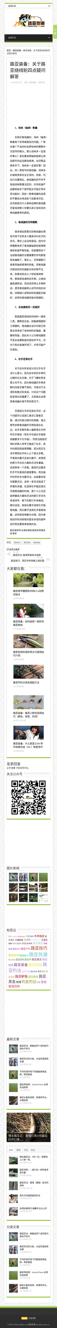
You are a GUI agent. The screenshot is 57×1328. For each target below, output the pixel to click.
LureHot (14, 936)
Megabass (21, 936)
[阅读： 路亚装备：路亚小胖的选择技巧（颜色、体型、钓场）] (28, 702)
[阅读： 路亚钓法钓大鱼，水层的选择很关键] (13, 1061)
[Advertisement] (28, 842)
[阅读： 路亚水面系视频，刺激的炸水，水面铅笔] (13, 1100)
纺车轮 (29, 943)
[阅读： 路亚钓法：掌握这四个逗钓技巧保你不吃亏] (13, 1049)
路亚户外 (25, 948)
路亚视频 (35, 964)
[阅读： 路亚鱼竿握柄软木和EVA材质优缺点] (28, 580)
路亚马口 (41, 971)
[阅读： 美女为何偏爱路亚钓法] (13, 1198)
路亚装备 (17, 50)
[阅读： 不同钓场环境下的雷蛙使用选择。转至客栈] (13, 1074)
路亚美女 (37, 959)
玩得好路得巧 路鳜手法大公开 (33, 1208)
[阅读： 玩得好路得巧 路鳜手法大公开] (13, 1211)
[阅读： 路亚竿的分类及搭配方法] (28, 672)
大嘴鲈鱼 (19, 940)
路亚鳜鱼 (33, 976)
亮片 (32, 936)
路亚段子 (24, 955)
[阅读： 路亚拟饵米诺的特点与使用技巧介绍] (28, 641)
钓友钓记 (29, 981)
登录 (13, 767)
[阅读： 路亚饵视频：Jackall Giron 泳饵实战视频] (13, 1087)
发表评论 (41, 82)
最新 (18, 1150)
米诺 (24, 943)
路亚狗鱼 (11, 960)
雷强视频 (14, 986)
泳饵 (14, 943)
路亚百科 (20, 959)
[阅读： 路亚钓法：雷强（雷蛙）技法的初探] (13, 1185)
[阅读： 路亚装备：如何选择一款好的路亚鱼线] (28, 611)
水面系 (44, 939)
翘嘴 (45, 943)
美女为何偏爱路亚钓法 (30, 1195)
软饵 (18, 982)
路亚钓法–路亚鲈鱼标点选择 (27, 553)
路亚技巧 (17, 542)
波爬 (10, 943)
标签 (33, 1150)
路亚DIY (16, 949)
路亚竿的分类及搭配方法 (26, 682)
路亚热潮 (27, 542)
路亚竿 (28, 959)
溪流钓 (19, 943)
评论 (26, 1150)
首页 (9, 50)
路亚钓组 (26, 971)
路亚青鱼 (33, 971)
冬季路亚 (39, 936)
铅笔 (39, 982)
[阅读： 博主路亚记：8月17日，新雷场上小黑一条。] (13, 1160)
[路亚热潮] (28, 25)
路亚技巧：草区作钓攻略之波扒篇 (27, 559)
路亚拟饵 (13, 955)
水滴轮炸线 (36, 940)
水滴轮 (27, 939)
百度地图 (32, 1318)
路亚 (21, 316)
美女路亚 (38, 943)
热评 (11, 1150)
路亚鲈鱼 (21, 976)
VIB (28, 936)
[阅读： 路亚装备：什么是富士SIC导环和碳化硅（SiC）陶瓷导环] (28, 733)
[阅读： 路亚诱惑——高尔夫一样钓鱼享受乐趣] (13, 1173)
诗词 (10, 949)
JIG (9, 936)
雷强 (43, 982)
